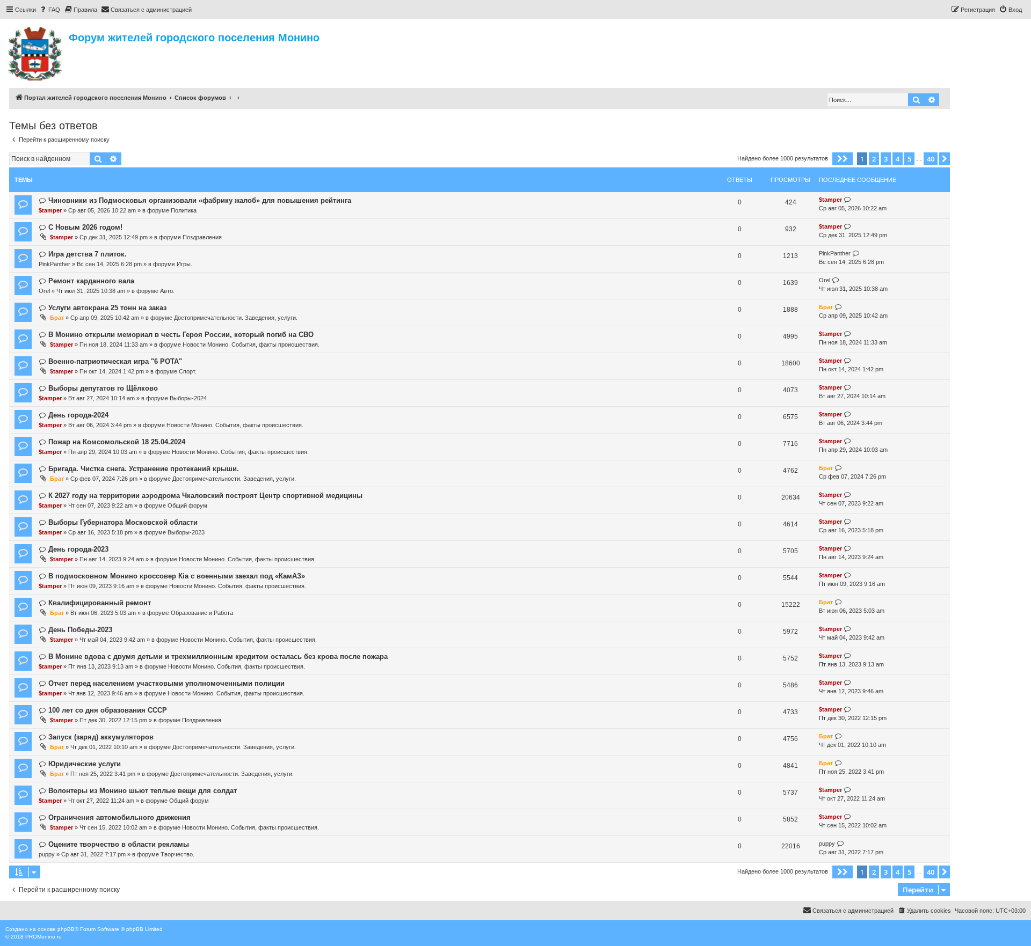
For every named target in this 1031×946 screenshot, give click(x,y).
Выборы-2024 (188, 398)
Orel (44, 291)
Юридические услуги (84, 764)
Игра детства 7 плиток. (87, 254)
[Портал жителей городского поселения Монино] (36, 52)
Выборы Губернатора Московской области (123, 522)
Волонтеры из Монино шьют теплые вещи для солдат (142, 791)
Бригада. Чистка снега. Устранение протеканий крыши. (143, 469)
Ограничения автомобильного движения (119, 817)
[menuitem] (49, 9)
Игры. (184, 264)
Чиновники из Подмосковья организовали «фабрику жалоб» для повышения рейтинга (199, 200)
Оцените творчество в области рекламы (118, 844)
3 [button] (886, 159)
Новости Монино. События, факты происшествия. (251, 344)
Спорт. (188, 371)
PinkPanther (54, 264)
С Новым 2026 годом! (85, 227)
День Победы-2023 (80, 630)
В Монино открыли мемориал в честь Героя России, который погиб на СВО (181, 335)
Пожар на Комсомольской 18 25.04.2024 (116, 442)
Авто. (167, 291)
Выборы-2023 (186, 532)
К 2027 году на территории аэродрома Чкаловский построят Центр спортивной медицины (205, 496)
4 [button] (897, 159)
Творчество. (177, 854)
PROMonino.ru (43, 937)
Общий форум (187, 505)
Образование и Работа (202, 613)
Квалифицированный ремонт (99, 603)
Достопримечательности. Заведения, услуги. (235, 317)
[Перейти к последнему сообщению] (848, 199)
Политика (184, 210)
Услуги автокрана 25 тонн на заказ (107, 308)
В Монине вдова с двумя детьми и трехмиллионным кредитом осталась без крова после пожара (218, 656)
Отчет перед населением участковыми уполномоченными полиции (166, 683)
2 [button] (874, 159)
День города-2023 (78, 549)
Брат (57, 317)
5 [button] (909, 159)
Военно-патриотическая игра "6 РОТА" (115, 361)
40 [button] (930, 159)
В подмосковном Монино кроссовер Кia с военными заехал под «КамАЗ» (176, 576)
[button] (842, 158)
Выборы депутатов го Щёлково (103, 388)
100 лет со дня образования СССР (107, 710)
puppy (47, 854)
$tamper (50, 210)
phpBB (66, 929)
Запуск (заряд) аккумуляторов (101, 737)
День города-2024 (78, 415)
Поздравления (202, 237)
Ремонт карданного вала (91, 281)
